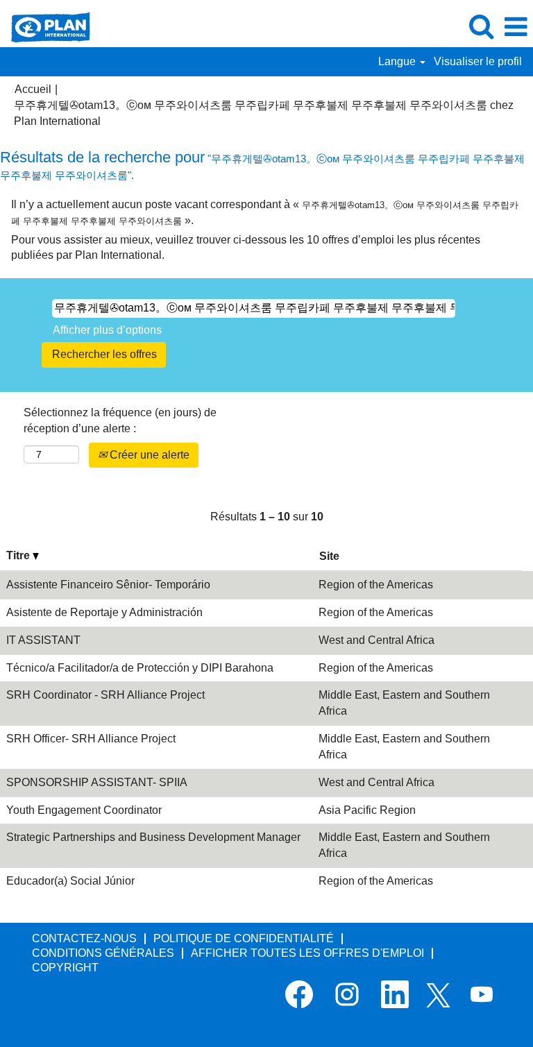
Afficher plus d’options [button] (107, 330)
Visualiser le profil (478, 61)
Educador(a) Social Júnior (70, 881)
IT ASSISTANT (43, 640)
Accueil (33, 89)
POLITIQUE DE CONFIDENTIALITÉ (243, 938)
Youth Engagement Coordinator (84, 810)
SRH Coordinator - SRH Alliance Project (105, 695)
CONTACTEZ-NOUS (84, 938)
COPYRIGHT (65, 967)
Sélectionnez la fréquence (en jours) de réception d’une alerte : (120, 420)
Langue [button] (398, 61)
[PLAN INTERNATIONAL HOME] (45, 26)
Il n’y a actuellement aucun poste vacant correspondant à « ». (264, 212)
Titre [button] (19, 555)
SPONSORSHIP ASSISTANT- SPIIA (96, 782)
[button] (515, 27)
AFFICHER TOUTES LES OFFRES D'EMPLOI (307, 953)
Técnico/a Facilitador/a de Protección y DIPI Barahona (139, 668)
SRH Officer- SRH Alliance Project (91, 738)
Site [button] (329, 556)
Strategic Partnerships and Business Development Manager (153, 837)
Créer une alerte (148, 455)
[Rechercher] (481, 26)
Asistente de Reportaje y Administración (104, 612)
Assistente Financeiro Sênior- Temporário (108, 584)
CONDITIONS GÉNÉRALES (103, 953)
